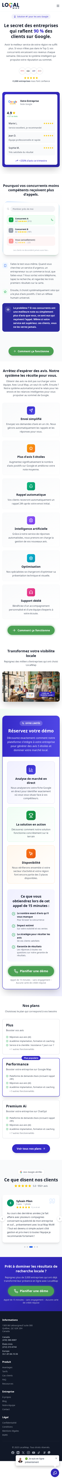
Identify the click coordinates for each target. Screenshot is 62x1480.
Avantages (7, 1367)
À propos (6, 1397)
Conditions (7, 1426)
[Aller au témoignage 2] (27, 1247)
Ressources (7, 1383)
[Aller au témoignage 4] (34, 1247)
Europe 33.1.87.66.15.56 (10, 1352)
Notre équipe (8, 1405)
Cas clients (7, 1375)
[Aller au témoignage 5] (37, 1247)
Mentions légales (10, 1430)
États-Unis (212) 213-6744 (9, 1345)
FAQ (4, 1379)
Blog (4, 1401)
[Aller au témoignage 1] (25, 1247)
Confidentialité (9, 1422)
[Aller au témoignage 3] (31, 1247)
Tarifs (5, 1371)
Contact (6, 1409)
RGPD (5, 1435)
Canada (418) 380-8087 (9, 1338)
